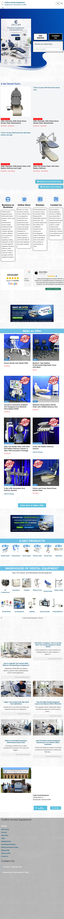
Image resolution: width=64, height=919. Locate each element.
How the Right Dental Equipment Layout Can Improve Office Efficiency (48, 703)
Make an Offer (32, 331)
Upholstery (58, 555)
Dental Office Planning (55, 716)
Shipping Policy (6, 841)
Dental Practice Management (22, 677)
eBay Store (4, 835)
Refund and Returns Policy (9, 847)
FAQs (3, 838)
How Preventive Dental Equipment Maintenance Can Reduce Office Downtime (48, 742)
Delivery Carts (37, 590)
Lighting (32, 611)
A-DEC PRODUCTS (32, 540)
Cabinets (27, 590)
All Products (5, 829)
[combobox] (48, 49)
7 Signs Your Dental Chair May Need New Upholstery (16, 703)
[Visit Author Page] (16, 659)
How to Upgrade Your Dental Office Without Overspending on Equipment (16, 664)
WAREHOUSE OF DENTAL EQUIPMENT (32, 568)
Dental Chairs (5, 555)
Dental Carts (48, 555)
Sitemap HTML (5, 853)
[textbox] (48, 49)
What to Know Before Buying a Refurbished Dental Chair (16, 741)
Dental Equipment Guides (54, 658)
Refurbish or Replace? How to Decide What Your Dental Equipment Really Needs (48, 644)
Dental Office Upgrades (23, 713)
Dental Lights (26, 555)
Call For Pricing (37, 452)
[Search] (2, 7)
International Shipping (8, 844)
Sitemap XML (5, 850)
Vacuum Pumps (45, 611)
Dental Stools (16, 555)
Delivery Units (37, 555)
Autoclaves (16, 590)
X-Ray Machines (57, 611)
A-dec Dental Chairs (10, 84)
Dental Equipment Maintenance (53, 756)
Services (4, 832)
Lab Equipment (19, 611)
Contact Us (4, 856)
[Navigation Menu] (58, 3)
